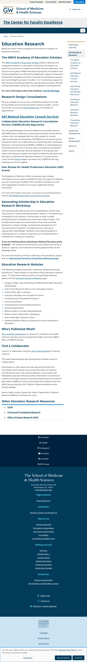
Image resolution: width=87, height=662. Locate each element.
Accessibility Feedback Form (43, 538)
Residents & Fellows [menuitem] (65, 2)
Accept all (78, 658)
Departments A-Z (44, 501)
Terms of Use (43, 643)
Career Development (74, 139)
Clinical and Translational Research (23, 412)
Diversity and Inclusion (43, 580)
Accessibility (43, 535)
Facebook (44, 437)
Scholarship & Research (75, 53)
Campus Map (42, 554)
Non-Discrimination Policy (43, 531)
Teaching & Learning (73, 46)
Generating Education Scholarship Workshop (75, 90)
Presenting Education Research (75, 123)
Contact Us (45, 601)
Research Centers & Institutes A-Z (43, 513)
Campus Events (43, 557)
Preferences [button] (28, 658)
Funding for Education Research (75, 102)
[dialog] (43, 654)
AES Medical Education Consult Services (30, 116)
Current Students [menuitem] (51, 2)
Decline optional (63, 658)
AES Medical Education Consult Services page (29, 195)
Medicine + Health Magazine (45, 606)
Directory (43, 550)
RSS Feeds (44, 464)
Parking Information (43, 564)
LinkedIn (45, 458)
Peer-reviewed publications (14, 334)
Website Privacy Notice (67, 650)
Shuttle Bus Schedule (43, 568)
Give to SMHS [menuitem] (79, 2)
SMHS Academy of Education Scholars (22, 62)
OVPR (10, 407)
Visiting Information (44, 561)
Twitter (45, 442)
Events (18, 159)
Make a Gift (45, 595)
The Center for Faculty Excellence (33, 22)
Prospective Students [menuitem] (36, 2)
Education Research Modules (29, 278)
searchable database (40, 351)
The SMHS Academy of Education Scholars (75, 64)
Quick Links (76, 9)
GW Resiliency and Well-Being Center (44, 583)
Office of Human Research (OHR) (22, 417)
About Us (73, 146)
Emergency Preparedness (43, 528)
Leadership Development (74, 132)
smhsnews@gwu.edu (43, 490)
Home (5, 36)
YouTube (45, 453)
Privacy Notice (43, 638)
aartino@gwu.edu (31, 107)
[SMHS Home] (24, 10)
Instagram (44, 448)
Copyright (43, 633)
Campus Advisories (43, 524)
